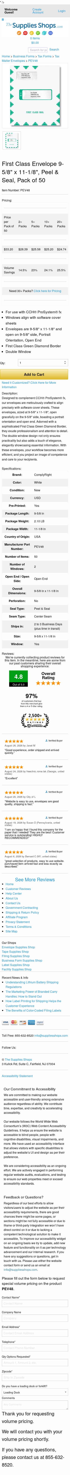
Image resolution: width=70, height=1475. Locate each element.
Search (54, 49)
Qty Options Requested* (16, 1356)
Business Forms (24, 56)
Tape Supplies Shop (15, 951)
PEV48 (33, 60)
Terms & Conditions (19, 926)
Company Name (11, 1312)
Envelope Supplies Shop (18, 947)
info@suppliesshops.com (51, 1035)
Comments (8, 1398)
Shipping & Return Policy (22, 912)
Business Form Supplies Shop (22, 960)
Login (62, 11)
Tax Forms (45, 56)
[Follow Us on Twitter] (59, 190)
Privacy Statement (18, 922)
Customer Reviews (18, 889)
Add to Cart (34, 374)
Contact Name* (11, 1297)
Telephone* (8, 1342)
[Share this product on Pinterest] (65, 190)
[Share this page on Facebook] (53, 190)
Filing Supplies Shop (16, 956)
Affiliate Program (17, 917)
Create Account (37, 10)
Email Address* (11, 1327)
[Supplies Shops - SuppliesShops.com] (35, 28)
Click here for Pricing (47, 291)
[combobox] (25, 50)
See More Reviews (35, 879)
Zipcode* (7, 1371)
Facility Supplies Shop (17, 969)
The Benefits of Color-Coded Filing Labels (33, 1010)
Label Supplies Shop (16, 965)
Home (6, 56)
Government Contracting (22, 907)
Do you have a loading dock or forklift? (24, 1386)
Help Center (14, 893)
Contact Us (13, 903)
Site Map (11, 931)
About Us (12, 898)
